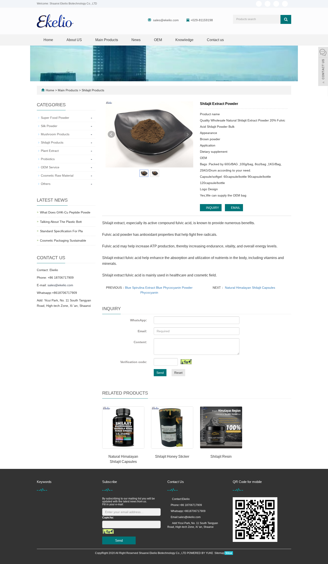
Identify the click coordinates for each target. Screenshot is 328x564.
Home (48, 40)
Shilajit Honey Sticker (172, 456)
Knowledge (184, 40)
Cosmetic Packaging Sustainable (63, 240)
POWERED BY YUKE (200, 553)
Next (187, 134)
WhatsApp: (138, 320)
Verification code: (133, 362)
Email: (142, 331)
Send (160, 372)
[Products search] (285, 19)
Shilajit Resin (221, 456)
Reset (178, 372)
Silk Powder (49, 126)
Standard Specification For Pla (61, 231)
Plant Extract (50, 150)
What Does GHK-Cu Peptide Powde (65, 212)
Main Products (106, 40)
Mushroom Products (55, 134)
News (136, 40)
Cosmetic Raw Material (57, 175)
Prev (111, 134)
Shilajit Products (92, 90)
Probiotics (48, 159)
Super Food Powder (55, 117)
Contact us (215, 40)
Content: (140, 342)
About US (74, 40)
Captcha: (108, 517)
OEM (158, 40)
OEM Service (50, 167)
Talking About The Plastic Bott (61, 222)
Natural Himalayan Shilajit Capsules (249, 287)
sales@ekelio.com (166, 20)
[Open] (323, 67)
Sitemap (219, 553)
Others (45, 184)
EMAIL (235, 207)
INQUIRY (212, 207)
